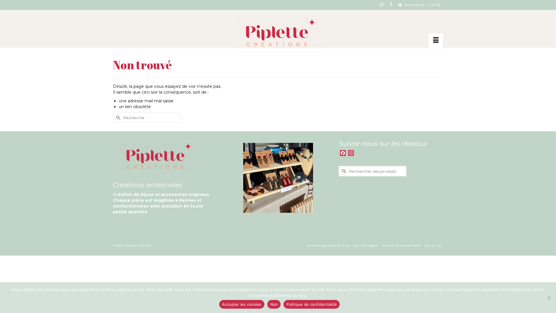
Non (274, 304)
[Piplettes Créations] (278, 33)
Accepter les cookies (241, 304)
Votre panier (421, 5)
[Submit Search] (117, 117)
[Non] (549, 298)
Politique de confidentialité (311, 304)
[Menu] (436, 40)
